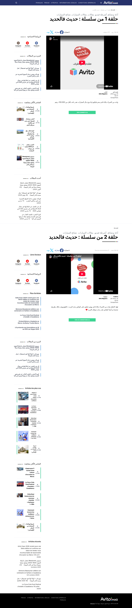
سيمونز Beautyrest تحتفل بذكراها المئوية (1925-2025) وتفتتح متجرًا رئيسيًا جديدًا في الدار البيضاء (28, 161)
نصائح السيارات (64, 14)
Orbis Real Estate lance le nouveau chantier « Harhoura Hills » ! (33, 422)
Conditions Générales (87, 3)
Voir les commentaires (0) (82, 320)
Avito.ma (92, 603)
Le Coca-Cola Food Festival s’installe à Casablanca (33, 409)
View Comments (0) (82, 112)
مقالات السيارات (79, 14)
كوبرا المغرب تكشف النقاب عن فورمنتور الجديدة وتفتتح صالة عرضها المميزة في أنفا (30, 217)
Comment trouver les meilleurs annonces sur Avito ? (33, 435)
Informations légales (68, 3)
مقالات (91, 14)
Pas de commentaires (101, 250)
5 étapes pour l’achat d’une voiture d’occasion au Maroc (33, 396)
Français (39, 3)
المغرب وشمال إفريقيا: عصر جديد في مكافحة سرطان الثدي (29, 122)
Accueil (113, 10)
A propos (54, 3)
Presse (46, 3)
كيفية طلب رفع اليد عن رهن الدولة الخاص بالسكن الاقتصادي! (30, 135)
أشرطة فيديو (101, 14)
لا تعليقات (105, 32)
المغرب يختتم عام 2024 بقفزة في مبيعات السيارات (29, 148)
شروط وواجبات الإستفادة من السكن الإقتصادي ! (29, 110)
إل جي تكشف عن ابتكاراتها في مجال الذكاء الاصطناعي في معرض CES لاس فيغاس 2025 (29, 209)
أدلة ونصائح (113, 14)
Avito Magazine (103, 94)
